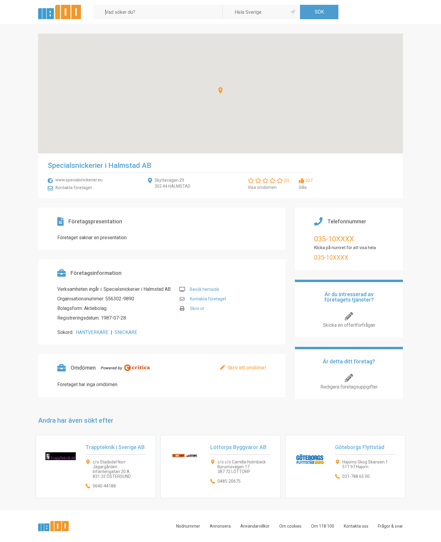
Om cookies (290, 526)
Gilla (303, 187)
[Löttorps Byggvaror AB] (220, 466)
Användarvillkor (255, 526)
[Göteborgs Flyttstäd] (345, 466)
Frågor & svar (390, 526)
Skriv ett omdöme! (246, 368)
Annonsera (220, 526)
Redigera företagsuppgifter (349, 387)
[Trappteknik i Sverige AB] (95, 466)
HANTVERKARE (92, 332)
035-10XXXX (334, 239)
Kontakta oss (356, 526)
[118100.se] (59, 7)
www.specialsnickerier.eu (79, 179)
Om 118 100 (322, 526)
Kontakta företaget (74, 187)
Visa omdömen (262, 187)
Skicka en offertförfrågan (349, 325)
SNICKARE (126, 332)
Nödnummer (188, 526)
